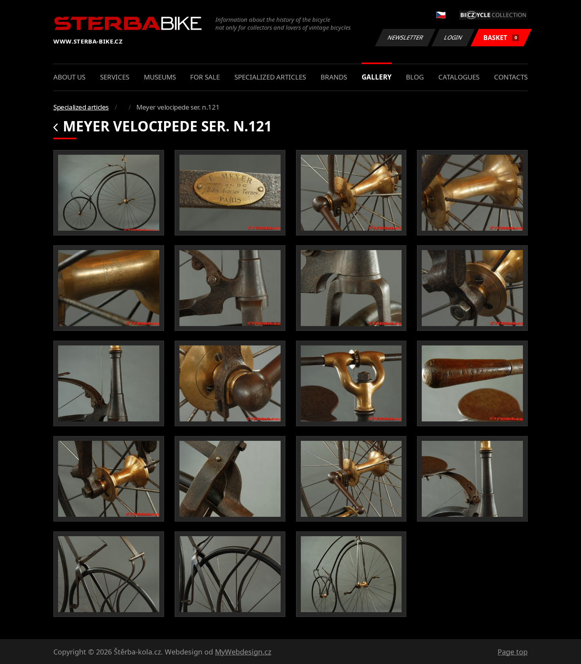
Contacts (511, 77)
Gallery (377, 77)
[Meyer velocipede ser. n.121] (108, 193)
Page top (513, 651)
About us (69, 77)
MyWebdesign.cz (243, 651)
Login (453, 37)
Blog (415, 77)
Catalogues (458, 77)
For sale (205, 77)
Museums (160, 77)
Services (114, 77)
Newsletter (405, 37)
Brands (334, 77)
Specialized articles (270, 77)
